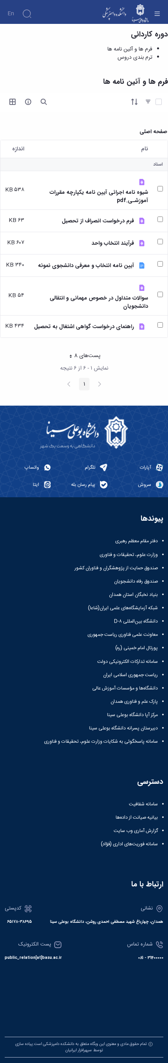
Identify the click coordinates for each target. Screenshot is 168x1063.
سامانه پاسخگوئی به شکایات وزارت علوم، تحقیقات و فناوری (101, 741)
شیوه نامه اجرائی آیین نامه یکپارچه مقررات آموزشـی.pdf (99, 196)
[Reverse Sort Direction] (134, 102)
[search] (44, 102)
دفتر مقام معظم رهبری (136, 541)
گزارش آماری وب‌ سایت (136, 831)
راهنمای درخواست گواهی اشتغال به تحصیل (84, 327)
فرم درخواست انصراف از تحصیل (98, 221)
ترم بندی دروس (135, 57)
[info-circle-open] (28, 102)
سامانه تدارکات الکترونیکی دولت (127, 662)
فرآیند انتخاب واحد (112, 243)
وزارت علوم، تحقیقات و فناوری (129, 555)
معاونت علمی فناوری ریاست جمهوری (123, 635)
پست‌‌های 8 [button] (82, 356)
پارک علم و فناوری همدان (134, 702)
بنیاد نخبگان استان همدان (133, 595)
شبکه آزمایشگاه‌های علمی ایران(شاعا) (123, 608)
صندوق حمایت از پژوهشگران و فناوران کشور (116, 568)
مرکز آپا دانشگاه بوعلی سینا (132, 715)
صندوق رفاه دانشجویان (136, 581)
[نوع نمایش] (12, 102)
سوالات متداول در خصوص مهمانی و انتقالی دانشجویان (99, 302)
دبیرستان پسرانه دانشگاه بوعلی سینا (123, 728)
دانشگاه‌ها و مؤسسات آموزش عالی (125, 688)
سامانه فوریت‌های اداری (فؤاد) (129, 844)
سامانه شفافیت (143, 804)
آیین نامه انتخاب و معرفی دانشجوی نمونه (86, 266)
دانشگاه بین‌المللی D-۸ (136, 621)
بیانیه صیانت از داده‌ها (137, 817)
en (10, 13)
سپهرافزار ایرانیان (78, 1050)
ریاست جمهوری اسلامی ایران (130, 675)
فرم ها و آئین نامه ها (129, 49)
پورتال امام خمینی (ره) (136, 648)
